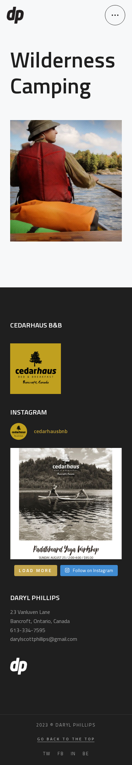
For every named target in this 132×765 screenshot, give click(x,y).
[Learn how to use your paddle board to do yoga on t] (66, 503)
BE (86, 754)
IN (73, 754)
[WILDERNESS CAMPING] (66, 181)
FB (61, 754)
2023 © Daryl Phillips (66, 724)
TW (47, 754)
